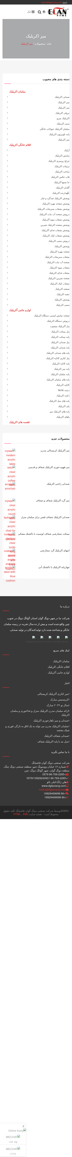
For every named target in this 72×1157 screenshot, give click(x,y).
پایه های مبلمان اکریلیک (57, 379)
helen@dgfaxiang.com (52, 2)
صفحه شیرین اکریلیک (58, 278)
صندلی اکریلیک (62, 96)
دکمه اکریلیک (62, 395)
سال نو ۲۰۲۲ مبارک (57, 705)
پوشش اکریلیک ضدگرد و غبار (55, 198)
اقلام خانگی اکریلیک (58, 667)
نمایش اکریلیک (62, 155)
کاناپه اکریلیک (62, 384)
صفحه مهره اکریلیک (59, 251)
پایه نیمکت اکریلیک (60, 336)
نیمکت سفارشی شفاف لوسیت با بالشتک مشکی (43, 533)
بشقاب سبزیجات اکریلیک (57, 256)
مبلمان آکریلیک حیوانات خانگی (54, 128)
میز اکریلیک (27, 43)
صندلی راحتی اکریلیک (58, 483)
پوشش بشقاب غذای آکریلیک (55, 230)
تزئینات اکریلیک (61, 166)
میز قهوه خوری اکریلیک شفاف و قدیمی (48, 467)
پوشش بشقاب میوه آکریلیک (55, 219)
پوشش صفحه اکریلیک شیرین (55, 224)
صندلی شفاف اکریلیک (56, 736)
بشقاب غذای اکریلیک (59, 272)
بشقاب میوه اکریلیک (59, 267)
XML (25, 814)
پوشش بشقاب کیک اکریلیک (55, 235)
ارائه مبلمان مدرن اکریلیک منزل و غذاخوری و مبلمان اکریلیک (39, 713)
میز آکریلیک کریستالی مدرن (55, 450)
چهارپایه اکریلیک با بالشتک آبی (53, 567)
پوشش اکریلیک (61, 246)
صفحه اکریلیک (62, 288)
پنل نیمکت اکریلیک (60, 331)
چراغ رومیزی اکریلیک (58, 160)
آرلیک (66, 150)
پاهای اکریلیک (62, 416)
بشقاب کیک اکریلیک (59, 283)
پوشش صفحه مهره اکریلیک (55, 203)
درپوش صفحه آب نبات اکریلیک (54, 214)
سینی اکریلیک (62, 304)
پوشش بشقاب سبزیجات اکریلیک (53, 208)
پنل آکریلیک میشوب (59, 326)
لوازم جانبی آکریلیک (58, 672)
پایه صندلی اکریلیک (60, 347)
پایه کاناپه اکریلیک (60, 363)
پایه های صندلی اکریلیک (57, 352)
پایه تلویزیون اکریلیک (59, 134)
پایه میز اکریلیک (61, 368)
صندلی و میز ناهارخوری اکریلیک (50, 720)
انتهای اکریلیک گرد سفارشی (54, 550)
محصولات (40, 43)
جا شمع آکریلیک (61, 182)
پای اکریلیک (63, 406)
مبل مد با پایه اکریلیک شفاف (52, 741)
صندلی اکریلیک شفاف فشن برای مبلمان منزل (45, 517)
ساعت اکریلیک (62, 171)
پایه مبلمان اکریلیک (60, 374)
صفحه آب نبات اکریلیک (58, 262)
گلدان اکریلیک (62, 187)
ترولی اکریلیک (62, 112)
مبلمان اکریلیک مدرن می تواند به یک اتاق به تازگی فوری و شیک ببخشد (37, 728)
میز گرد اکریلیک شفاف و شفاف (52, 500)
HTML (17, 814)
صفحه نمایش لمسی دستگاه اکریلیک (51, 315)
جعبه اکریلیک (63, 294)
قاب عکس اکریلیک (60, 176)
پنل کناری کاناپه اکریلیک (57, 358)
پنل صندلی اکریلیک (60, 342)
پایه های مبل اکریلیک (59, 400)
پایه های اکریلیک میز (59, 411)
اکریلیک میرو (63, 118)
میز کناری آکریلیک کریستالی (52, 694)
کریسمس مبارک (59, 699)
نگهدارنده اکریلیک (60, 192)
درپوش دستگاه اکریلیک (58, 320)
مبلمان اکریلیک (61, 661)
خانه (49, 43)
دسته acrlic (63, 390)
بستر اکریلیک (63, 123)
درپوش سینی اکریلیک (58, 240)
